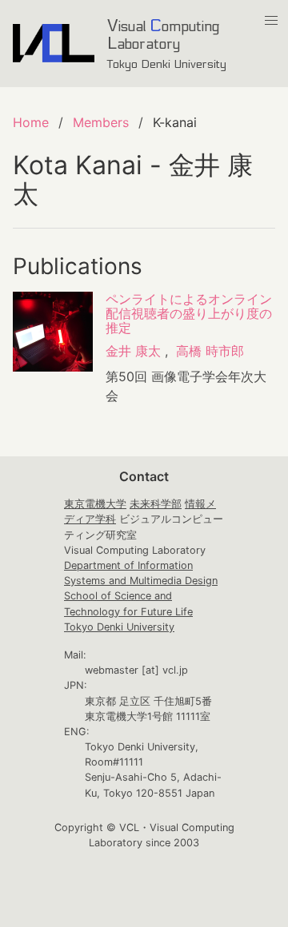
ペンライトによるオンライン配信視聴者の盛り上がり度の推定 (189, 313)
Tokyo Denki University (119, 627)
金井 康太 (133, 351)
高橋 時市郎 (210, 351)
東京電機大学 (95, 504)
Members (101, 122)
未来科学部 (156, 504)
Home (31, 122)
